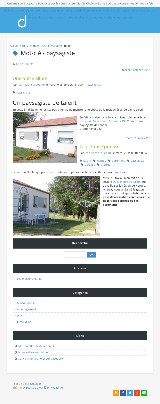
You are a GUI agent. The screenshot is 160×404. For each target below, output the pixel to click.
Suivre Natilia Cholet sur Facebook (40, 358)
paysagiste (55, 46)
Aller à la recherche (147, 3)
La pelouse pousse (100, 146)
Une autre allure (30, 78)
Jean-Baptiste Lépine (31, 84)
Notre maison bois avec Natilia (25, 20)
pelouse (90, 164)
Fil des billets (24, 64)
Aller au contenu (106, 3)
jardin (87, 160)
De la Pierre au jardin (127, 181)
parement (118, 160)
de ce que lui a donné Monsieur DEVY (104, 121)
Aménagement (26, 309)
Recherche (80, 243)
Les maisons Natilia (29, 279)
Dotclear (35, 383)
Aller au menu (126, 3)
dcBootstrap (30, 387)
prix (19, 315)
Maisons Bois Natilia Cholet (36, 346)
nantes (101, 160)
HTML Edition (55, 387)
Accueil (14, 46)
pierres (105, 164)
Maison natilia (26, 303)
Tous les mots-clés (34, 46)
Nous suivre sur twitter (33, 352)
